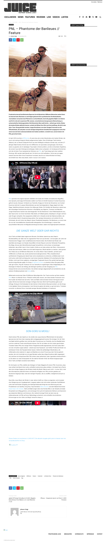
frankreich (40, 476)
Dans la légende (21, 476)
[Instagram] (83, 17)
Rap (22, 478)
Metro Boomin (44, 386)
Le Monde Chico (47, 476)
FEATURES (15, 22)
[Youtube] (96, 17)
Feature (34, 476)
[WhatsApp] (22, 40)
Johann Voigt (14, 36)
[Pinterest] (18, 40)
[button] (100, 17)
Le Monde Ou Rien (37, 262)
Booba (29, 271)
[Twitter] (93, 17)
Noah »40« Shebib (18, 389)
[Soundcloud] (86, 17)
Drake (10, 389)
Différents (26, 138)
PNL (40, 151)
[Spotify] (89, 17)
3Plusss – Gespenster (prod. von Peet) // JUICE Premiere (53, 499)
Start (10, 22)
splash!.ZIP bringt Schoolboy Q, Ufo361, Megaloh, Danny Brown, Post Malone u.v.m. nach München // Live (22, 499)
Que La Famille (16, 478)
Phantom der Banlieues (58, 476)
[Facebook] (79, 17)
